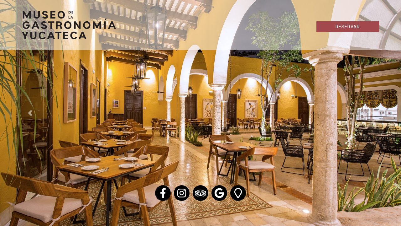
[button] (30, 113)
